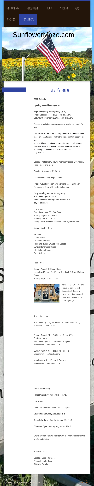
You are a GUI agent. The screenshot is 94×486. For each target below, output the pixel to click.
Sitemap (17, 480)
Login (86, 480)
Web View (84, 482)
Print (10, 480)
